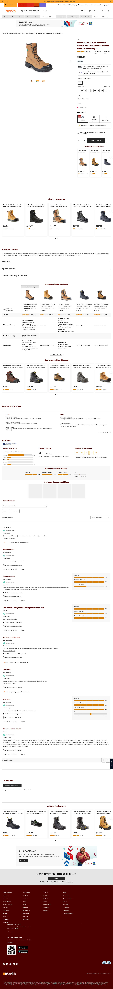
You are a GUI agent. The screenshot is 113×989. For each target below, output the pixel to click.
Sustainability (46, 907)
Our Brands (45, 898)
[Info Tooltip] (86, 134)
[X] (7, 964)
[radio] (80, 82)
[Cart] (108, 11)
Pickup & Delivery (6, 898)
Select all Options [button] (96, 140)
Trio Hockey (25, 916)
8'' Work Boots (39, 33)
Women (6, 16)
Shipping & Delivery (7, 901)
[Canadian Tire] (22, 5)
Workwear (35, 16)
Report (23, 569)
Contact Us (5, 916)
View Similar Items (107, 52)
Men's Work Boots (27, 33)
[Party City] (42, 5)
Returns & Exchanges (7, 904)
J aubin (5, 610)
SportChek (25, 898)
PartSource (25, 907)
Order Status (93, 10)
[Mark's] (36, 5)
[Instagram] (10, 964)
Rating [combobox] (4, 511)
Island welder (7, 552)
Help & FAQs (5, 907)
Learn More (72, 1)
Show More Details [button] (56, 355)
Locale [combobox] (14, 511)
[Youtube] (14, 964)
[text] (83, 174)
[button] (82, 11)
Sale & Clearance (72, 16)
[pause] (7, 2)
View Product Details (97, 52)
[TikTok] (17, 964)
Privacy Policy (66, 895)
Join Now (70, 882)
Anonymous (7, 579)
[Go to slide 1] (32, 81)
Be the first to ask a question (12, 785)
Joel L (5, 731)
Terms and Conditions (68, 898)
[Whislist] (102, 11)
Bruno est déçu (7, 640)
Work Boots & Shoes (48, 16)
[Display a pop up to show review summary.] (62, 390)
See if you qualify (90, 73)
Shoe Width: (81, 99)
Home (4, 33)
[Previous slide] (3, 2)
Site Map (65, 901)
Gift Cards (104, 16)
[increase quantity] (84, 140)
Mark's (24, 901)
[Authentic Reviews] (10, 444)
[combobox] (102, 517)
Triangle (24, 904)
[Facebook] (4, 964)
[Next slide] (110, 2)
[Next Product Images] (70, 61)
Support (82, 5)
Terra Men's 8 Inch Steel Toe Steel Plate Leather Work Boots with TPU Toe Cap (93, 45)
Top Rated (80, 61)
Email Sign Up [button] (73, 5)
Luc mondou (7, 527)
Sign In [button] (107, 5)
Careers (45, 901)
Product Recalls (6, 919)
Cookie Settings (6, 922)
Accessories (61, 16)
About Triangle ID (46, 904)
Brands (96, 16)
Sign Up (10, 931)
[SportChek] (30, 5)
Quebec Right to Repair (68, 913)
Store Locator (6, 910)
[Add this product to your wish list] (108, 140)
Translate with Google (9, 538)
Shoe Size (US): (82, 86)
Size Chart (107, 86)
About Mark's (46, 895)
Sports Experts (26, 913)
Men (13, 16)
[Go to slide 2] (38, 81)
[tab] (83, 118)
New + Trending (85, 16)
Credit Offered (63, 5)
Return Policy (66, 910)
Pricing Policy (66, 907)
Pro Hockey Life (26, 910)
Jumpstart (45, 910)
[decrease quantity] (78, 140)
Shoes (20, 16)
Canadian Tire (26, 895)
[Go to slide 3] (43, 81)
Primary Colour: (82, 78)
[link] (84, 52)
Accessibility (66, 904)
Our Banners (26, 919)
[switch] (5, 309)
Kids (27, 16)
